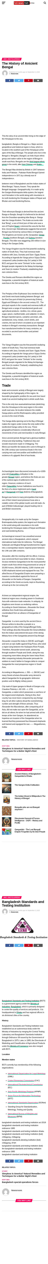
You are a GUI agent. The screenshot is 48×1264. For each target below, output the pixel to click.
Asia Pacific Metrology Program (21, 1092)
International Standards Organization (23, 1103)
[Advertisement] (24, 33)
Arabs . (40, 164)
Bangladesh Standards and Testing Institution (20, 1001)
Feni (21, 492)
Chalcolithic (14, 474)
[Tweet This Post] (19, 80)
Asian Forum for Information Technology (24, 1096)
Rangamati (10, 492)
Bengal (11, 477)
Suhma (32, 238)
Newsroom (14, 74)
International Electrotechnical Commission (25, 1085)
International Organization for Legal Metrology (26, 1074)
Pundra (6, 238)
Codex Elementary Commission (21, 1081)
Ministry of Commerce (19, 1046)
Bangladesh (16, 1007)
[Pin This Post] (28, 80)
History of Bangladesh (28, 740)
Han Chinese (27, 164)
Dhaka (19, 1012)
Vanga (41, 235)
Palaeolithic (11, 486)
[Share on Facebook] (9, 80)
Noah (16, 226)
